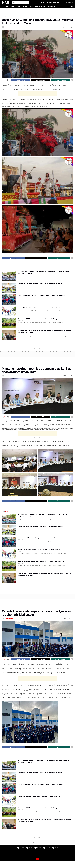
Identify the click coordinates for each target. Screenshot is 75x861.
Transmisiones (51, 6)
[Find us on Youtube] (41, 2)
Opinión (43, 6)
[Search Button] (28, 2)
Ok (37, 859)
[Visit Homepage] (6, 2)
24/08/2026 (19, 285)
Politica (5, 16)
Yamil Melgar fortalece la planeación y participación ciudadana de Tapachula (40, 283)
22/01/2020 (16, 26)
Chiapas (12, 6)
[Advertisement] (37, 11)
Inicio (2, 16)
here (45, 842)
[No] (73, 857)
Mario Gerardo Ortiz (9, 26)
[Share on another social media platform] (72, 80)
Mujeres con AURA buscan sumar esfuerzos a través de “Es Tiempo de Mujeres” (41, 319)
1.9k (25, 517)
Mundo (31, 6)
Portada (7, 6)
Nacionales (25, 6)
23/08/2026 (19, 308)
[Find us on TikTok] (45, 2)
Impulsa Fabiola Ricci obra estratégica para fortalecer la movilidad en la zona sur (41, 295)
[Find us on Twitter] (39, 2)
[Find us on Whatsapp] (43, 2)
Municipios (18, 6)
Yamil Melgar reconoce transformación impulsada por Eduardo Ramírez (39, 307)
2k (24, 285)
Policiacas (37, 6)
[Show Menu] (2, 6)
